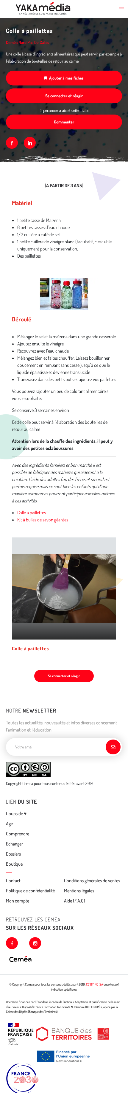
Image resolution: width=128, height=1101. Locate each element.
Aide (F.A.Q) (74, 901)
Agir (9, 823)
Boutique (14, 864)
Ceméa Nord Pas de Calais (27, 42)
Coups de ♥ (16, 813)
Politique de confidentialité (30, 891)
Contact (13, 880)
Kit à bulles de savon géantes (42, 520)
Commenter (64, 121)
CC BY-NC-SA (94, 984)
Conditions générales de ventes (92, 880)
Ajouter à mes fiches (66, 77)
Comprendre (17, 834)
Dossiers (13, 854)
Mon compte (17, 901)
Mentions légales (79, 891)
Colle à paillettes (31, 512)
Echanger (14, 844)
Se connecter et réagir (64, 95)
